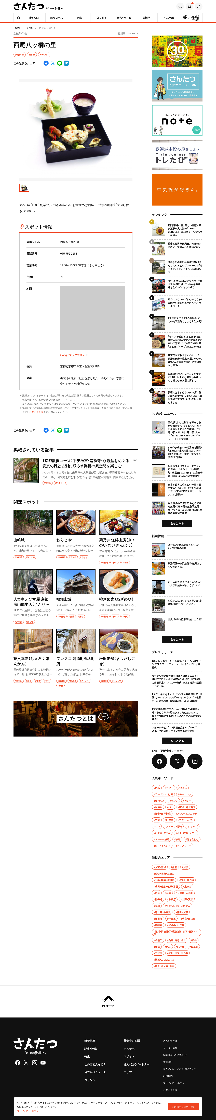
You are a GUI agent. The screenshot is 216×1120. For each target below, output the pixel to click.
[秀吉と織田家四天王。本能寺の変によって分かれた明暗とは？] (177, 247)
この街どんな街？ (94, 1064)
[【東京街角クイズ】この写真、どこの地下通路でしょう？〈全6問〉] (177, 322)
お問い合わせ (36, 412)
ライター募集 (170, 1047)
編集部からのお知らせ (175, 1054)
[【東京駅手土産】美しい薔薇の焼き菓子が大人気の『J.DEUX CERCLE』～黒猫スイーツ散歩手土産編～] (177, 229)
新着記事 (89, 1040)
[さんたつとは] (76, 719)
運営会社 (168, 1062)
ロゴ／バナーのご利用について (179, 1068)
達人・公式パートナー (137, 1064)
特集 (87, 1056)
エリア (128, 1072)
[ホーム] (18, 17)
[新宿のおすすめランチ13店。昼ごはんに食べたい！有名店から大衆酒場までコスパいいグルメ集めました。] (177, 396)
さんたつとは (170, 1040)
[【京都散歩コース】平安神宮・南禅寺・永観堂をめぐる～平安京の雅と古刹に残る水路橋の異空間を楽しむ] (76, 471)
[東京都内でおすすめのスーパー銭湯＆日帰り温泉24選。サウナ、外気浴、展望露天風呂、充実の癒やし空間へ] (177, 359)
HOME (17, 27)
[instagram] (34, 1062)
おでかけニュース (95, 1072)
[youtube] (43, 1062)
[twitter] (26, 1062)
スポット (129, 1056)
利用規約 (168, 1076)
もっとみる (177, 523)
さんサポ (129, 1048)
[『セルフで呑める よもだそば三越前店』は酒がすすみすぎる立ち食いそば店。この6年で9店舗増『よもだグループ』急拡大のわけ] (177, 340)
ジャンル (89, 1080)
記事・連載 (90, 1048)
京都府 (29, 27)
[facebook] (17, 1062)
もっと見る (177, 741)
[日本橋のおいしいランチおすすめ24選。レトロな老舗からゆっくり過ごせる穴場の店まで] (177, 378)
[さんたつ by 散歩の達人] (39, 6)
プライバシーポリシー (175, 1082)
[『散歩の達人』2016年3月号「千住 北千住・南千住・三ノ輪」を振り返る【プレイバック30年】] (177, 285)
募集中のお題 (132, 1040)
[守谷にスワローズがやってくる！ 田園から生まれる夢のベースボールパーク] (177, 303)
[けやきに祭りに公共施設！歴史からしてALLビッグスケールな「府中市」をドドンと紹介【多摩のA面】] (177, 266)
